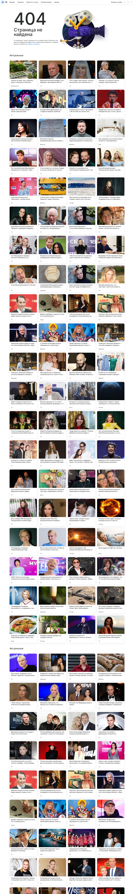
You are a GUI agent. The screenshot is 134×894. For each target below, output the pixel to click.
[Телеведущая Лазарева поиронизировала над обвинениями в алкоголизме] (23, 541)
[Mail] (2, 2)
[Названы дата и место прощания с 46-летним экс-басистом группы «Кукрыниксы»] (81, 103)
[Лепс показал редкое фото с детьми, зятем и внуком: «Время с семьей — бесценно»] (81, 571)
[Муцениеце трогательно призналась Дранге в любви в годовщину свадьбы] (23, 658)
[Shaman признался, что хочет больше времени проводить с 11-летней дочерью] (52, 395)
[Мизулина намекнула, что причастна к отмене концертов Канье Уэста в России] (52, 813)
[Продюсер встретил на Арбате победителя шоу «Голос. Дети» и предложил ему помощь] (110, 103)
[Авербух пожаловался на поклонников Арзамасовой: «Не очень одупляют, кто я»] (81, 162)
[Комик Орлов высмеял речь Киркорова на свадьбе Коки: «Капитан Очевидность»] (81, 483)
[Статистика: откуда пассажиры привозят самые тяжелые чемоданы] (52, 191)
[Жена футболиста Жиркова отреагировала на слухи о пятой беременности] (52, 366)
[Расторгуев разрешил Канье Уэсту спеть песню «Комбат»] (23, 717)
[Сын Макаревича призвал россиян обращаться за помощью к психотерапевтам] (23, 249)
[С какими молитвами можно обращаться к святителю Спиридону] (52, 337)
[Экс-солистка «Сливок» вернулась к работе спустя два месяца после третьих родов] (52, 746)
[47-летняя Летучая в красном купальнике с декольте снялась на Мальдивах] (52, 687)
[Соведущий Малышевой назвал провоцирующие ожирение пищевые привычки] (52, 278)
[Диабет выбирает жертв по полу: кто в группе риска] (52, 308)
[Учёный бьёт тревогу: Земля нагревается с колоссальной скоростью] (110, 395)
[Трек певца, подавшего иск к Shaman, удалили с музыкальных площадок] (23, 784)
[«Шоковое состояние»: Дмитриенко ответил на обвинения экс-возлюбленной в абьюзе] (110, 842)
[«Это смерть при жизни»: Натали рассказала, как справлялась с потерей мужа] (81, 74)
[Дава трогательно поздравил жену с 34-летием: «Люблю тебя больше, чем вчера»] (81, 454)
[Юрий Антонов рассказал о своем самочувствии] (23, 103)
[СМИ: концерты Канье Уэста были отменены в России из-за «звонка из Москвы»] (23, 395)
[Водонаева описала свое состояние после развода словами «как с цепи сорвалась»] (81, 687)
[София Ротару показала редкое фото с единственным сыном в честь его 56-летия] (81, 746)
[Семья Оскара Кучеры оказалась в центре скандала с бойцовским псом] (110, 813)
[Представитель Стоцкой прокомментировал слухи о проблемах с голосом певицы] (81, 337)
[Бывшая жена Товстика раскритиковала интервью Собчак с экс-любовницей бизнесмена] (52, 512)
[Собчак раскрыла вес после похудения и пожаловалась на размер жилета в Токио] (81, 308)
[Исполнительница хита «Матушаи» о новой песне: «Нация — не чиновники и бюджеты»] (23, 191)
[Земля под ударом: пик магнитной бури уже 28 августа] (81, 541)
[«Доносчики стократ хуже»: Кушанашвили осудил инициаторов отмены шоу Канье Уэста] (81, 512)
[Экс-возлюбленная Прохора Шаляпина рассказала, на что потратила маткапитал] (110, 425)
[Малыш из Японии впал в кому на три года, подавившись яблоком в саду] (52, 483)
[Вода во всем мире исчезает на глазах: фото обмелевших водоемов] (81, 600)
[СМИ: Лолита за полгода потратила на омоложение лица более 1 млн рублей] (23, 571)
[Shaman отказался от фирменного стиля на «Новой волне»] (81, 629)
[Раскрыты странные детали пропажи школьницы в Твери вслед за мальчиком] (81, 395)
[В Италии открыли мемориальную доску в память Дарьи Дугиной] (52, 132)
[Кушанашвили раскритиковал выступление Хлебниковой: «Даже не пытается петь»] (23, 132)
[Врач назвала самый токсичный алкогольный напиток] (52, 600)
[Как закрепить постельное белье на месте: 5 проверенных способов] (110, 132)
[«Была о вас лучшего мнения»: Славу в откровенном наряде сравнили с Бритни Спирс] (110, 872)
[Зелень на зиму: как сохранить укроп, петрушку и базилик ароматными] (23, 74)
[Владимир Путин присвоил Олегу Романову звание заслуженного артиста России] (110, 249)
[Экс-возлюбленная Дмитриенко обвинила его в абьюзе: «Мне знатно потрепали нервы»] (23, 162)
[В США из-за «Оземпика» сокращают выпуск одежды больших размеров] (110, 366)
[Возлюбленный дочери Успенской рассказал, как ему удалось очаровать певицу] (110, 162)
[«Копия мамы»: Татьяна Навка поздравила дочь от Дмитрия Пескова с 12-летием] (110, 191)
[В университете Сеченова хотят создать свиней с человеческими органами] (110, 784)
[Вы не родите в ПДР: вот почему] (110, 541)
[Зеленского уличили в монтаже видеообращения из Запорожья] (81, 132)
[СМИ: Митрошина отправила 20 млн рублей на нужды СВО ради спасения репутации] (52, 454)
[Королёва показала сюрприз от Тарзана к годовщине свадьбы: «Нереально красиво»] (23, 220)
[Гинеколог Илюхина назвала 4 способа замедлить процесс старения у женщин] (110, 337)
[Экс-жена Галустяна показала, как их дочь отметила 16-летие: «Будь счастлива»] (110, 717)
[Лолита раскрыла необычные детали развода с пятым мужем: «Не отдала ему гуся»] (52, 872)
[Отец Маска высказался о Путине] (23, 278)
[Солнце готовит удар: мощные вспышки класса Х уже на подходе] (110, 512)
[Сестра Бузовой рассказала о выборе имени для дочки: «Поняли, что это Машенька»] (110, 483)
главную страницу (33, 44)
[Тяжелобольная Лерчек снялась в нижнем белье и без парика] (110, 629)
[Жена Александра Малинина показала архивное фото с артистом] (81, 842)
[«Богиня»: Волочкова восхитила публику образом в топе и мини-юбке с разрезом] (110, 308)
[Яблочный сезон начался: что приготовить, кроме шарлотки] (110, 687)
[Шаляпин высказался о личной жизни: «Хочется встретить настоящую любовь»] (110, 220)
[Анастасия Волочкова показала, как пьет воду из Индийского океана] (81, 278)
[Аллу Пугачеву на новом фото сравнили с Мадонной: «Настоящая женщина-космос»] (81, 658)
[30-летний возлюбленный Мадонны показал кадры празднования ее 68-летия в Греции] (23, 483)
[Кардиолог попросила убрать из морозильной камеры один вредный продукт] (52, 784)
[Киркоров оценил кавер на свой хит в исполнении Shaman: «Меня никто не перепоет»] (23, 337)
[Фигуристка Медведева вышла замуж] (81, 813)
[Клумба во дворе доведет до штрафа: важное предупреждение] (52, 629)
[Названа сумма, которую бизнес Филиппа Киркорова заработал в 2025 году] (52, 658)
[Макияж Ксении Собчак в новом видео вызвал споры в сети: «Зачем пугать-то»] (23, 308)
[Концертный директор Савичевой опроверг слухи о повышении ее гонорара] (23, 687)
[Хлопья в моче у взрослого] (110, 658)
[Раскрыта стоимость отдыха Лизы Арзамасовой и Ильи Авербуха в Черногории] (23, 454)
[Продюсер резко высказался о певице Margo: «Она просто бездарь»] (52, 571)
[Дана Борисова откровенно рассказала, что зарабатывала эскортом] (81, 872)
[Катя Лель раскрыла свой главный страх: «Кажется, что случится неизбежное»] (52, 717)
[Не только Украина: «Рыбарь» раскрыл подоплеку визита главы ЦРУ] (110, 600)
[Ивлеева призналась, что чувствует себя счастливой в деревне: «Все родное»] (110, 278)
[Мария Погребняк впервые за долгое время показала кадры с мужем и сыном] (52, 425)
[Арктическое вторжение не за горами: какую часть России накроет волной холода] (81, 191)
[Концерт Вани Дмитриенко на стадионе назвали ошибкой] (52, 103)
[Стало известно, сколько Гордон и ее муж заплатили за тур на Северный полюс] (52, 162)
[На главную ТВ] (5, 2)
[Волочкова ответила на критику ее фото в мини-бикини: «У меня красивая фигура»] (81, 784)
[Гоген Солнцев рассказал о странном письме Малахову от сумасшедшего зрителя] (23, 425)
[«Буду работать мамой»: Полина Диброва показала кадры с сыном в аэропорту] (81, 425)
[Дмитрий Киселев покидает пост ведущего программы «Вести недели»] (52, 74)
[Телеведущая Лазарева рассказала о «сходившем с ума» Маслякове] (23, 600)
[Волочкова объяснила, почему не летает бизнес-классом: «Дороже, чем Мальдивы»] (52, 541)
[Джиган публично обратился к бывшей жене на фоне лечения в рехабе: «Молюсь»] (81, 366)
